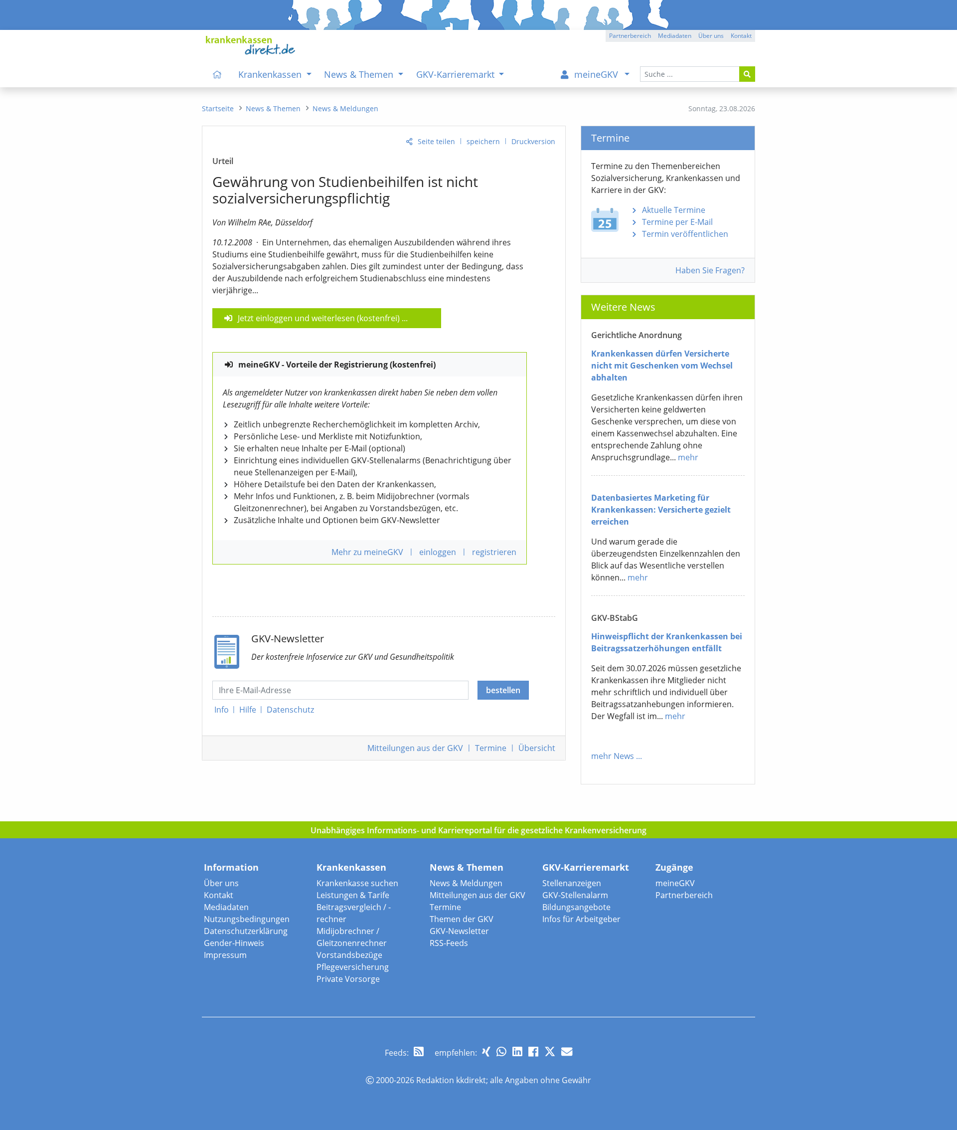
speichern (483, 141)
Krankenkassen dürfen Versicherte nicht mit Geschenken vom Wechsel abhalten (662, 365)
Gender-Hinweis (234, 943)
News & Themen (466, 867)
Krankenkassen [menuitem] (271, 74)
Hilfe (247, 709)
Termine (490, 748)
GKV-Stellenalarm (575, 895)
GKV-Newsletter (459, 931)
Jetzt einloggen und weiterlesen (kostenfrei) (319, 318)
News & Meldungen (466, 883)
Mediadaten (226, 907)
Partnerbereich (684, 895)
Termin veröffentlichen (685, 233)
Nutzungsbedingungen (247, 919)
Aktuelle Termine (673, 209)
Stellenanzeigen (571, 883)
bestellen (503, 690)
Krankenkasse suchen (357, 883)
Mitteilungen (415, 748)
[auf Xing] (486, 1051)
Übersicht (536, 748)
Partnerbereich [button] (630, 35)
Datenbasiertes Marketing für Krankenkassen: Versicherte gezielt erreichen (661, 509)
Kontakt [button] (741, 35)
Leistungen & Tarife (353, 895)
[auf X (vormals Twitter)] (549, 1051)
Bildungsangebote (576, 907)
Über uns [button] (711, 35)
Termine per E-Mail (677, 221)
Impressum (225, 954)
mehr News (612, 756)
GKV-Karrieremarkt (585, 867)
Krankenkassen (351, 867)
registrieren (494, 552)
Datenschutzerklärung (246, 931)
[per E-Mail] (566, 1051)
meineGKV (675, 883)
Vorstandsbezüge (349, 954)
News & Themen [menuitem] (360, 74)
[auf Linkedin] (517, 1051)
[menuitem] (217, 74)
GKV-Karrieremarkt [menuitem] (456, 74)
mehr (688, 457)
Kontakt (218, 895)
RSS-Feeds (449, 943)
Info (221, 709)
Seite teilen (436, 141)
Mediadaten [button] (674, 35)
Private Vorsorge (348, 978)
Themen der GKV (461, 919)
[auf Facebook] (533, 1051)
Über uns (221, 883)
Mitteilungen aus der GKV (477, 895)
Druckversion (533, 141)
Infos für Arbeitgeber (581, 919)
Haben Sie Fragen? (710, 270)
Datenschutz (290, 709)
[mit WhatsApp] (501, 1051)
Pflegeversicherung (353, 966)
